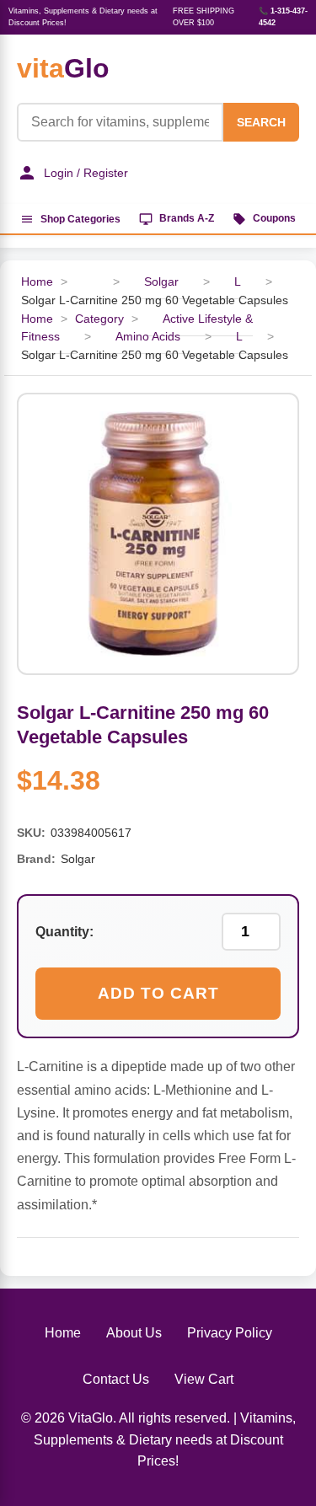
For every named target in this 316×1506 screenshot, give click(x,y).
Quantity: (64, 932)
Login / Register (86, 173)
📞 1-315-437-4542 (283, 17)
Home (37, 282)
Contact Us (116, 1379)
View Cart (203, 1379)
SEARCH (261, 122)
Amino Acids (147, 336)
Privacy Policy (229, 1333)
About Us (134, 1333)
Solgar (161, 282)
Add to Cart (158, 993)
